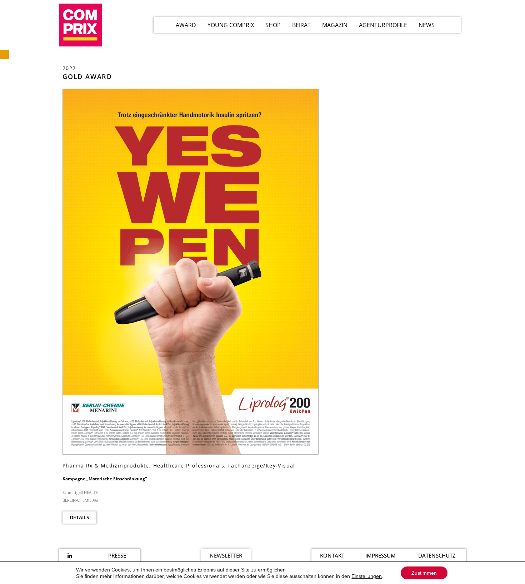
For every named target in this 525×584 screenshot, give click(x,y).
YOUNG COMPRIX (231, 25)
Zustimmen (424, 573)
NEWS (427, 25)
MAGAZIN (335, 25)
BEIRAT (301, 25)
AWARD (186, 25)
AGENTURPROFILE (383, 25)
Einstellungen (366, 576)
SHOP (273, 25)
